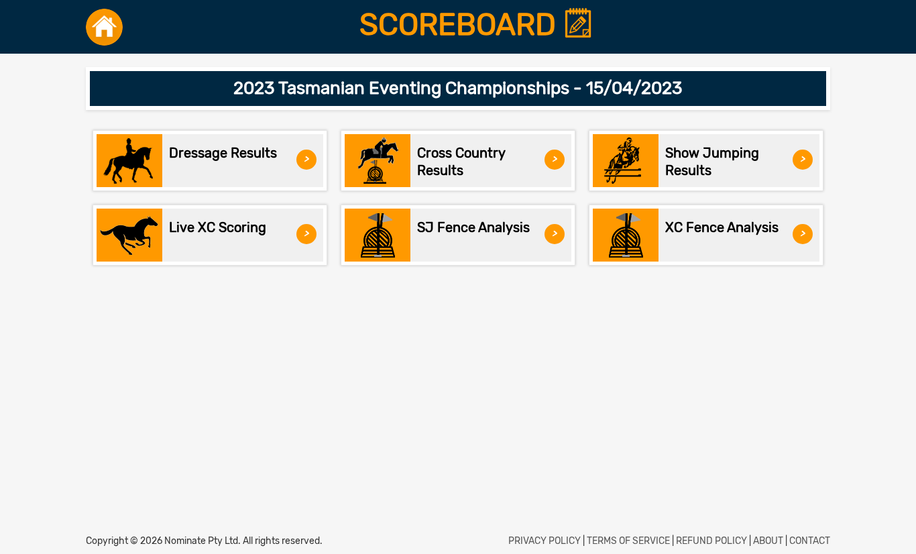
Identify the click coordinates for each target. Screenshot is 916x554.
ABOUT (768, 541)
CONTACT (809, 541)
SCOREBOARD (461, 25)
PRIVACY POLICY (544, 541)
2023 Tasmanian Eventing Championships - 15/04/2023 (458, 88)
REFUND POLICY (711, 541)
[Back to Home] (104, 27)
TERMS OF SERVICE (628, 541)
